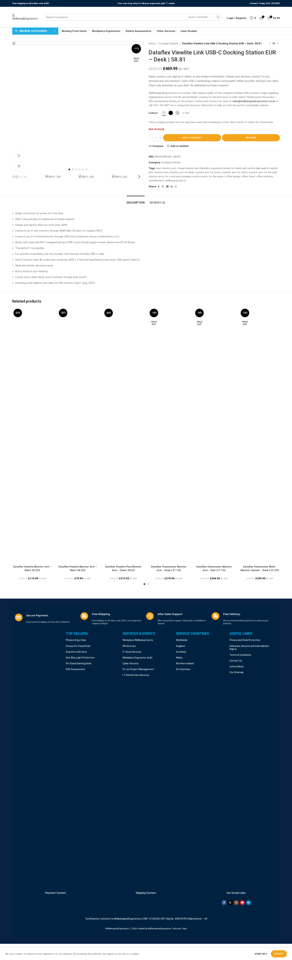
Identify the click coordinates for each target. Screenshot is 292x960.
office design (233, 176)
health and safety (245, 168)
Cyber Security (131, 663)
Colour (153, 112)
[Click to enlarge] (19, 166)
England (180, 646)
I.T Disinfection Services (136, 675)
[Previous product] (270, 43)
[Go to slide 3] (76, 169)
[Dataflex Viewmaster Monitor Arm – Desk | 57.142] (168, 435)
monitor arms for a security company (170, 176)
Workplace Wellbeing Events (138, 640)
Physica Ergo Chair (76, 640)
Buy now (251, 137)
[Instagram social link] (236, 902)
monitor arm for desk (182, 172)
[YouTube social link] (242, 902)
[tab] (136, 201)
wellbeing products (175, 180)
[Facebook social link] (159, 186)
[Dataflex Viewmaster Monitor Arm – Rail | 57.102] (214, 435)
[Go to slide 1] (69, 169)
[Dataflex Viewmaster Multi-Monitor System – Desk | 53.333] (259, 435)
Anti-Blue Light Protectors (80, 657)
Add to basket (192, 137)
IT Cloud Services (132, 651)
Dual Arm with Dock (76, 651)
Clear (187, 113)
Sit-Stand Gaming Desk (78, 663)
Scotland (181, 651)
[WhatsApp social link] (176, 186)
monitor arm (161, 172)
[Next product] (278, 43)
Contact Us (236, 660)
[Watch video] (19, 155)
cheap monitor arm (188, 168)
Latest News (237, 666)
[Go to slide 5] (83, 169)
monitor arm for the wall (262, 172)
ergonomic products (222, 168)
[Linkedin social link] (172, 186)
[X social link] (163, 186)
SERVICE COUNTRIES (192, 634)
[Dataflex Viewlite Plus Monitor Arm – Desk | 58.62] (123, 435)
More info (261, 953)
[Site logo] (25, 17)
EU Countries (183, 669)
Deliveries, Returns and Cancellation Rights (249, 647)
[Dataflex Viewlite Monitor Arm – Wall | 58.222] (32, 435)
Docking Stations (168, 43)
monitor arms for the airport (208, 176)
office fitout (248, 176)
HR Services (129, 646)
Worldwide (181, 640)
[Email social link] (167, 186)
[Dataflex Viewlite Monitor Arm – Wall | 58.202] (78, 435)
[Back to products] (274, 43)
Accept (278, 953)
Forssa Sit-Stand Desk (78, 646)
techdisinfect (156, 180)
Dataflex (204, 168)
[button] (16, 177)
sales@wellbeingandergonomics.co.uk (253, 101)
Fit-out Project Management (138, 669)
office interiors (264, 176)
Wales (179, 657)
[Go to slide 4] (79, 169)
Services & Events (139, 634)
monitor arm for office (235, 172)
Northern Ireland (185, 663)
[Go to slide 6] (86, 169)
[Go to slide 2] (73, 169)
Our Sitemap (236, 672)
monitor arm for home (208, 172)
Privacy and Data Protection (245, 640)
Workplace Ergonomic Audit (138, 657)
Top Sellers (77, 634)
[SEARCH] (218, 17)
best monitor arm (166, 168)
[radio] (164, 113)
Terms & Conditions (240, 655)
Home (152, 43)
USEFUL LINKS (241, 634)
